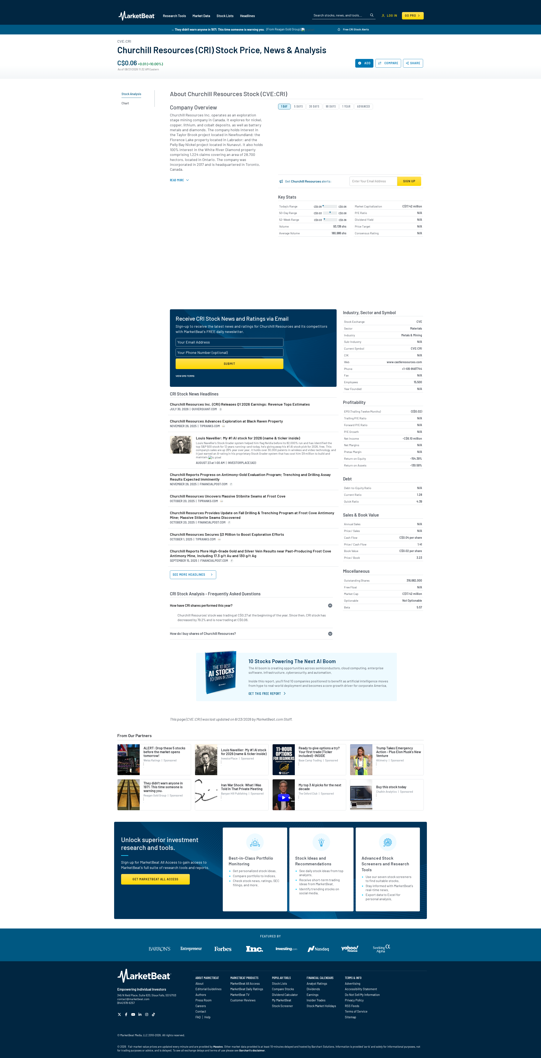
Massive (218, 1046)
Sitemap (350, 1017)
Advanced (363, 106)
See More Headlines (189, 574)
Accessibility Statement (361, 989)
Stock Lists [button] (225, 16)
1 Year (346, 106)
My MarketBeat (281, 1000)
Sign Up (409, 181)
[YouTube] (133, 1014)
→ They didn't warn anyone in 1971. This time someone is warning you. (218, 29)
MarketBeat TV (240, 995)
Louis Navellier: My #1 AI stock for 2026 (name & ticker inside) (248, 438)
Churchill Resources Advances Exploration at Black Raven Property (226, 421)
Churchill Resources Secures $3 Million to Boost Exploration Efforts (227, 534)
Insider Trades (316, 1000)
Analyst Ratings (317, 983)
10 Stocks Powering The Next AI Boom (292, 661)
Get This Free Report (265, 693)
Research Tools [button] (174, 16)
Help (207, 1017)
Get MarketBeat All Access (155, 879)
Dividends (313, 989)
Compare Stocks (283, 989)
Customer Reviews (242, 1000)
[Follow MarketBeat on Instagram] (147, 1014)
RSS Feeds (352, 1006)
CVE (419, 321)
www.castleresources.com (404, 362)
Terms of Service (356, 1011)
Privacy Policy (354, 1000)
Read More (177, 180)
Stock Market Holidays (321, 1006)
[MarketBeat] (136, 15)
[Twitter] (120, 1014)
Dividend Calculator (285, 995)
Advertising (352, 983)
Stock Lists (279, 983)
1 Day (284, 106)
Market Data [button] (201, 16)
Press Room (203, 1000)
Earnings (312, 995)
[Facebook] (126, 1014)
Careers (200, 1006)
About (199, 983)
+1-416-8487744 (412, 369)
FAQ (198, 1017)
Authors (200, 995)
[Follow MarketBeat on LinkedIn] (140, 1014)
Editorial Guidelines (208, 989)
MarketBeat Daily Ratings (246, 989)
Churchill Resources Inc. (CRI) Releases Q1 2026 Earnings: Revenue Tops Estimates (240, 404)
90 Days (331, 106)
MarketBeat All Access (245, 983)
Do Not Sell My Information (362, 995)
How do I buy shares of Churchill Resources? (203, 633)
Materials (416, 328)
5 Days (298, 106)
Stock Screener (282, 1006)
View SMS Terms (185, 375)
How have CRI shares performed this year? (201, 605)
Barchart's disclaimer (252, 1050)
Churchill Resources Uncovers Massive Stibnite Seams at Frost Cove (228, 496)
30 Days (314, 106)
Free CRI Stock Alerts (355, 29)
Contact (200, 1011)
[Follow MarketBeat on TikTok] (154, 1014)
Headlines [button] (247, 16)
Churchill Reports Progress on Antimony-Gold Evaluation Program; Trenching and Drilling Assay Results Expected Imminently (250, 476)
